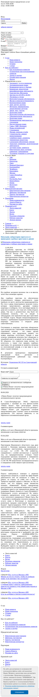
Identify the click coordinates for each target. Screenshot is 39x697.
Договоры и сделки (17, 97)
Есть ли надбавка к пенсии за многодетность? (18, 594)
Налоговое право (16, 112)
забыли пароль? (6, 27)
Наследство (5, 571)
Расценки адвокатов (17, 216)
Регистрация (5, 19)
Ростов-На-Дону (16, 179)
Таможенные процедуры (19, 140)
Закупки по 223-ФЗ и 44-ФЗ (20, 95)
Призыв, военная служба (19, 132)
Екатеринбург (15, 167)
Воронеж (13, 159)
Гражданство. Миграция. (19, 93)
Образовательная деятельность (21, 116)
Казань (12, 187)
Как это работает (11, 623)
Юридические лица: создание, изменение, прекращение (21, 150)
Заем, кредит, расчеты (18, 105)
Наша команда (15, 60)
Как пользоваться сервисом (20, 69)
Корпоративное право (18, 103)
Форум (12, 79)
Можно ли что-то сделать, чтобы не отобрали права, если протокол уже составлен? (17, 577)
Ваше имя (5, 372)
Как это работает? (11, 68)
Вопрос (4, 46)
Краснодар (13, 161)
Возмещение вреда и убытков (20, 87)
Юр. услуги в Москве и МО (18, 575)
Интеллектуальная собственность (22, 99)
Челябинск (13, 169)
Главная (8, 223)
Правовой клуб (10, 206)
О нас (7, 58)
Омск (12, 163)
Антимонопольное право (19, 85)
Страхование (14, 130)
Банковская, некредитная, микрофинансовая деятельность (21, 90)
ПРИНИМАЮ (19, 692)
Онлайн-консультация (18, 77)
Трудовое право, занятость (19, 148)
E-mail (3, 41)
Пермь (12, 183)
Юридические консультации (20, 190)
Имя (3, 39)
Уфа (11, 157)
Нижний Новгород (17, 165)
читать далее (5, 423)
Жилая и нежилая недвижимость (22, 101)
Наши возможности (17, 200)
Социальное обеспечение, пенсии (22, 142)
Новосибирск (15, 181)
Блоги (12, 210)
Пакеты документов (17, 194)
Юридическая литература (19, 196)
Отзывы (12, 64)
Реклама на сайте (16, 204)
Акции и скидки (16, 75)
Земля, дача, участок (17, 110)
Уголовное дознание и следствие (22, 153)
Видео (12, 214)
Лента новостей (15, 208)
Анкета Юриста (15, 202)
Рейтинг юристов (16, 218)
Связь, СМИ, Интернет (18, 126)
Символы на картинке (9, 378)
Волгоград (13, 185)
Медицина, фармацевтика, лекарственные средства (19, 107)
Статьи (12, 66)
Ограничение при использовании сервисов (21, 626)
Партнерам (9, 198)
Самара (12, 177)
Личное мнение (15, 220)
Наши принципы (16, 62)
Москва (12, 173)
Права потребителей (17, 128)
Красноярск (14, 171)
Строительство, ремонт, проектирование (18, 135)
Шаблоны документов (18, 192)
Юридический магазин (13, 188)
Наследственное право (18, 124)
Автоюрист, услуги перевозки (21, 83)
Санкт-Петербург (16, 175)
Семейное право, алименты (20, 138)
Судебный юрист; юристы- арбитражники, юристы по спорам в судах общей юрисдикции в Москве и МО (19, 586)
